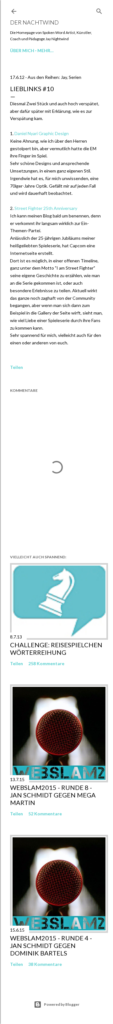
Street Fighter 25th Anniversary (45, 208)
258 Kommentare (46, 663)
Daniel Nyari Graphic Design (41, 133)
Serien (75, 77)
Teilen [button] (16, 367)
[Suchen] (99, 10)
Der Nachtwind (34, 22)
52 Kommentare (45, 813)
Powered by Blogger (61, 1004)
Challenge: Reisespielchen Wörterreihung (56, 648)
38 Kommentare (45, 964)
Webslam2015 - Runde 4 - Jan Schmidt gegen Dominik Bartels (51, 945)
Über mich (22, 50)
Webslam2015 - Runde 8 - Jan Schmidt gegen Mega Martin (53, 795)
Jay (64, 77)
